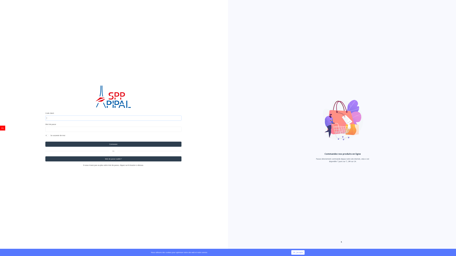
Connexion (113, 144)
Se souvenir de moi (57, 135)
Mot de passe (50, 124)
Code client (49, 113)
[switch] (47, 135)
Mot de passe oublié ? (113, 159)
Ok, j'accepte (298, 252)
